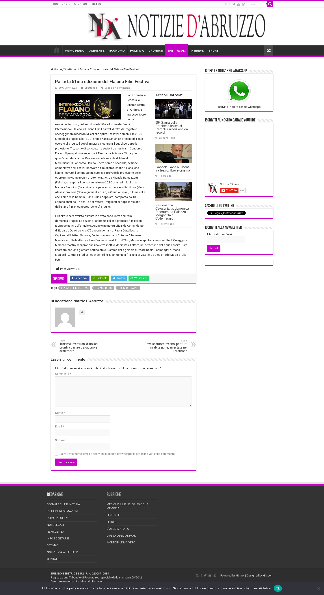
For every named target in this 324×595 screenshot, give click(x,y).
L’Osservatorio (118, 528)
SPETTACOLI (176, 50)
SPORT (214, 50)
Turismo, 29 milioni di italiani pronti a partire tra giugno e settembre (79, 346)
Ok (278, 588)
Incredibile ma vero (121, 542)
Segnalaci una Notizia (63, 504)
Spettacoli (70, 69)
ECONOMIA (117, 50)
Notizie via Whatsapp (62, 552)
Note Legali (55, 524)
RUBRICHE (60, 4)
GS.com (268, 575)
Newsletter (55, 531)
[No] (318, 588)
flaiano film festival (75, 288)
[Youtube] (238, 4)
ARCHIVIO (80, 4)
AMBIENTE (96, 50)
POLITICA (137, 50)
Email (59, 426)
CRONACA (156, 50)
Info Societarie (58, 538)
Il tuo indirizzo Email (220, 234)
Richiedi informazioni (62, 511)
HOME (56, 50)
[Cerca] (270, 4)
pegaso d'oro (104, 288)
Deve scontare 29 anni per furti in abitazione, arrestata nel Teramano (166, 346)
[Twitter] (234, 4)
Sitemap (52, 545)
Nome (60, 412)
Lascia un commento (117, 87)
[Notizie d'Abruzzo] (162, 26)
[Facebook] (230, 4)
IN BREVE (197, 50)
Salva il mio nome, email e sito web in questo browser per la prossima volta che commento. (117, 453)
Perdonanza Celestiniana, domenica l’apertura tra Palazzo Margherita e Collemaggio (172, 211)
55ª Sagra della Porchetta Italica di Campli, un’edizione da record (171, 127)
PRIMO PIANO (74, 50)
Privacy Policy (57, 518)
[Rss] (226, 4)
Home (57, 69)
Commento (63, 373)
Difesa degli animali (121, 535)
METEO (96, 4)
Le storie (113, 515)
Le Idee (111, 522)
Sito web (60, 440)
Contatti (53, 559)
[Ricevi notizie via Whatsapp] (243, 4)
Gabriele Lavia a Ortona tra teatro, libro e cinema (172, 168)
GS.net (240, 575)
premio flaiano (128, 288)
